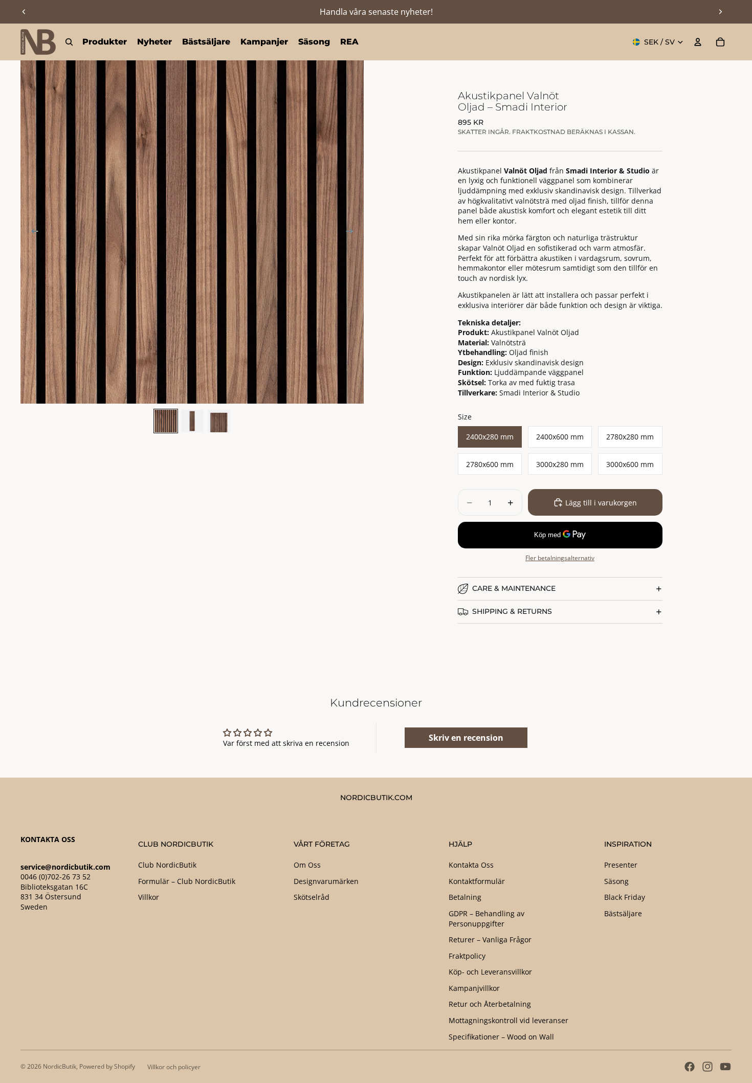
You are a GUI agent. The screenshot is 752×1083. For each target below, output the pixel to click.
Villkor (148, 897)
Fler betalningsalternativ (559, 558)
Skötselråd (311, 897)
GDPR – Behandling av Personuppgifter (486, 919)
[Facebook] (689, 1066)
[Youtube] (725, 1066)
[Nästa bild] (720, 12)
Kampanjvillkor (474, 988)
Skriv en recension (466, 737)
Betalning (465, 897)
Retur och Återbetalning (490, 1004)
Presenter (620, 865)
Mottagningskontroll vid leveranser (508, 1020)
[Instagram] (707, 1066)
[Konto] (698, 42)
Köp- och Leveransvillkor (490, 972)
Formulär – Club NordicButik (186, 881)
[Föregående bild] (24, 12)
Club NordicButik (167, 865)
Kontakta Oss (471, 865)
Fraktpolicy (467, 956)
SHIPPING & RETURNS (512, 611)
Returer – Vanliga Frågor (490, 939)
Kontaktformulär (477, 881)
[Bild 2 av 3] (192, 421)
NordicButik (59, 1066)
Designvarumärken (326, 881)
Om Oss (307, 865)
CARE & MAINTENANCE (514, 588)
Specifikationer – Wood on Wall (501, 1037)
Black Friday (624, 897)
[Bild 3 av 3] (219, 421)
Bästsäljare (623, 913)
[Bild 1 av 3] (165, 421)
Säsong (616, 881)
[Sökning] (69, 42)
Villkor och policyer (174, 1067)
